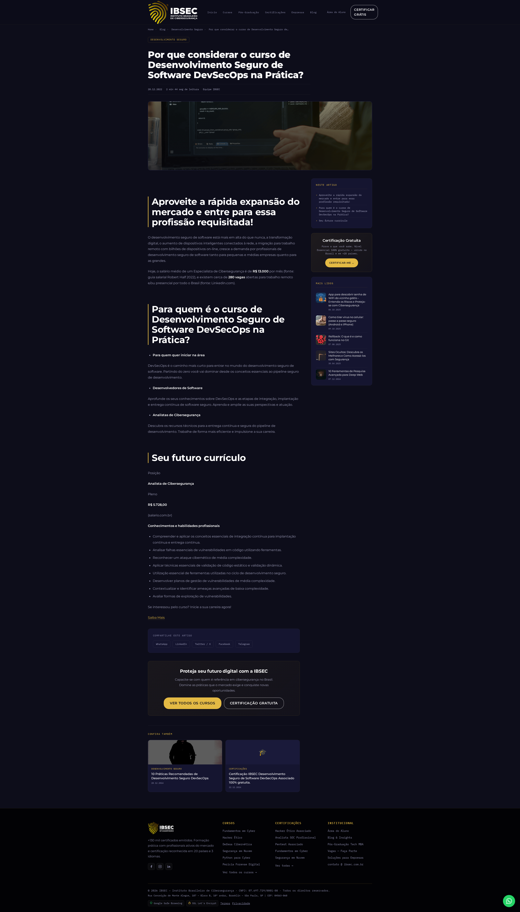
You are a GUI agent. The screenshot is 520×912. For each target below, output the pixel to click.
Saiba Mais (156, 617)
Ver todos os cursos (192, 703)
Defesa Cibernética (237, 844)
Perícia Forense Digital (241, 864)
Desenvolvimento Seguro (187, 29)
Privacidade (241, 903)
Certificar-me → (341, 262)
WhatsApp (161, 643)
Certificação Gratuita (254, 703)
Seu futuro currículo (333, 220)
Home (151, 29)
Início (212, 12)
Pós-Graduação (248, 12)
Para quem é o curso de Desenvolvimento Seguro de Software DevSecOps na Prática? (343, 211)
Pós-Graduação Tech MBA (345, 844)
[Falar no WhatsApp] (509, 901)
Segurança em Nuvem (237, 851)
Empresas (297, 12)
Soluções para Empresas (345, 857)
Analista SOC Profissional (295, 837)
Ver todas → (284, 865)
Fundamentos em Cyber (239, 831)
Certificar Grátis (364, 12)
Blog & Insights (340, 837)
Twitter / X (203, 643)
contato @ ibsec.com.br (345, 864)
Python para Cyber (236, 857)
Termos (225, 903)
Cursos (227, 12)
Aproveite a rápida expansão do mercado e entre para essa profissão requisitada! (340, 198)
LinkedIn (181, 643)
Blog (313, 12)
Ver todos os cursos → (240, 872)
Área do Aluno (336, 12)
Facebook (224, 643)
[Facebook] (151, 866)
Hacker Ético (232, 837)
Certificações (275, 12)
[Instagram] (160, 866)
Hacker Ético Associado (293, 831)
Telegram (244, 643)
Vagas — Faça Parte (342, 851)
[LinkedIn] (168, 866)
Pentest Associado (289, 844)
